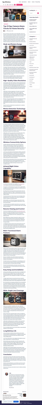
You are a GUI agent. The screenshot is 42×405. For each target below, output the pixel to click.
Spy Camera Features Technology (33, 73)
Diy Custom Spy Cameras (33, 50)
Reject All (10, 401)
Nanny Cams (31, 63)
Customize (5, 401)
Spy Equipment (31, 77)
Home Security (31, 59)
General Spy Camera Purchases (32, 53)
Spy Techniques (32, 82)
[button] (19, 5)
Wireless (30, 86)
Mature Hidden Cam (33, 26)
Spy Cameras (31, 75)
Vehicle (30, 84)
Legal (30, 61)
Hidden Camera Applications (32, 57)
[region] (11, 398)
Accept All (16, 401)
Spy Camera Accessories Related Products (33, 70)
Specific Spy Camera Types (34, 67)
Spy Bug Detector (32, 31)
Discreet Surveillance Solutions (32, 48)
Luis (10, 373)
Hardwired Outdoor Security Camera (33, 20)
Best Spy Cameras (32, 41)
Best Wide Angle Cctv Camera (33, 23)
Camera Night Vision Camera (33, 29)
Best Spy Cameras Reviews (34, 43)
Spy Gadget (31, 79)
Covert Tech (31, 45)
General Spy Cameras (33, 55)
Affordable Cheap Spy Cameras (33, 39)
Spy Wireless (6, 2)
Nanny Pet (31, 65)
